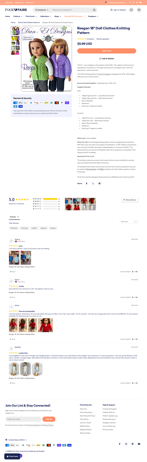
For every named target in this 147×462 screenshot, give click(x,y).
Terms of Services (34, 425)
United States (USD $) (116, 3)
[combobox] (65, 9)
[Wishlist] (131, 9)
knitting (24, 228)
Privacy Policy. (48, 425)
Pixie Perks (30, 3)
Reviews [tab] (13, 217)
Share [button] (13, 272)
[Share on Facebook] (86, 183)
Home (13, 22)
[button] (133, 272)
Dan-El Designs (104, 74)
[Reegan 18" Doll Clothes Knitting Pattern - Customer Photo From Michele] (84, 207)
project (53, 228)
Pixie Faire (15, 451)
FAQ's (101, 169)
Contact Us (19, 3)
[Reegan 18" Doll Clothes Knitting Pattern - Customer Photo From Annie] (84, 201)
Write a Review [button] (131, 200)
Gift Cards (9, 3)
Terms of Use (91, 169)
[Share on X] (93, 183)
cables (34, 228)
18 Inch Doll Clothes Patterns (29, 22)
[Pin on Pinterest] (99, 183)
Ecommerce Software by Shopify (32, 451)
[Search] (94, 10)
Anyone (43, 228)
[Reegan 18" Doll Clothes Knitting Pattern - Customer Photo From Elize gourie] (68, 201)
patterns (14, 228)
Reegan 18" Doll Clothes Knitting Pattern (22, 267)
